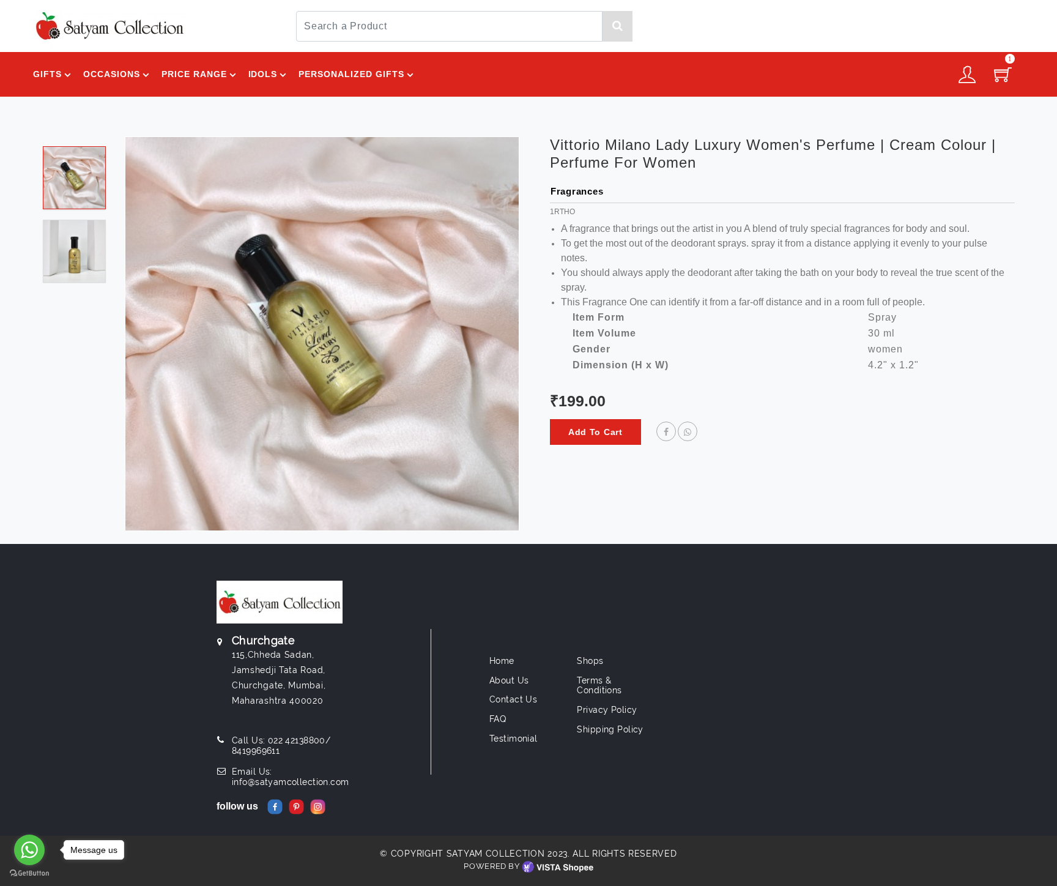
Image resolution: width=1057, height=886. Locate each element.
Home (501, 661)
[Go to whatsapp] (29, 850)
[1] (1003, 78)
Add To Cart (595, 432)
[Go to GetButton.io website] (29, 873)
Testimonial (513, 738)
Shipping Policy (610, 729)
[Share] (666, 432)
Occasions (111, 74)
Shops (590, 661)
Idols (263, 74)
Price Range (194, 74)
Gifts (47, 74)
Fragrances (577, 191)
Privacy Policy (607, 710)
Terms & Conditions (599, 686)
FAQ (497, 719)
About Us (508, 680)
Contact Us (513, 699)
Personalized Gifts (351, 74)
